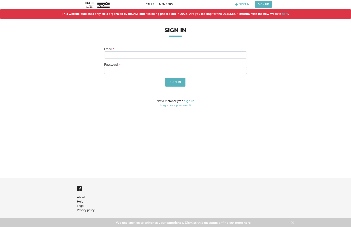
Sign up (263, 4)
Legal (80, 206)
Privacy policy (85, 210)
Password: (111, 64)
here (285, 14)
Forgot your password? (175, 105)
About (81, 197)
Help (80, 201)
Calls (150, 4)
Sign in (244, 4)
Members (166, 4)
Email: (108, 49)
